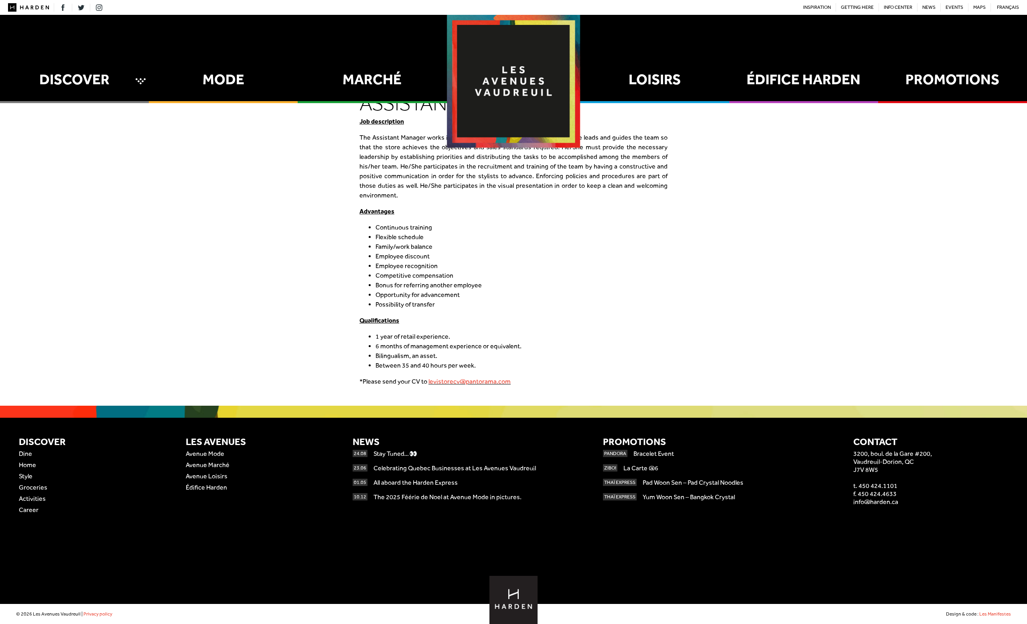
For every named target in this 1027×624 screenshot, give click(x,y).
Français (1008, 7)
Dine (25, 453)
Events (954, 7)
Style (25, 476)
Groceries (33, 487)
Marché (372, 79)
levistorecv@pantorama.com (469, 381)
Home (27, 465)
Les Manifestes (995, 614)
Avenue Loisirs (206, 476)
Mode (223, 79)
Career (29, 510)
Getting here (857, 7)
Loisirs (655, 79)
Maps (979, 7)
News (929, 7)
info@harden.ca (875, 502)
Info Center (898, 7)
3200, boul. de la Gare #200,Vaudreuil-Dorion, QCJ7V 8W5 (892, 462)
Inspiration (817, 7)
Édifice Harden (804, 79)
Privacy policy (97, 614)
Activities (32, 498)
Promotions (952, 79)
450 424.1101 (878, 486)
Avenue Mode (205, 453)
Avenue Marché (207, 465)
